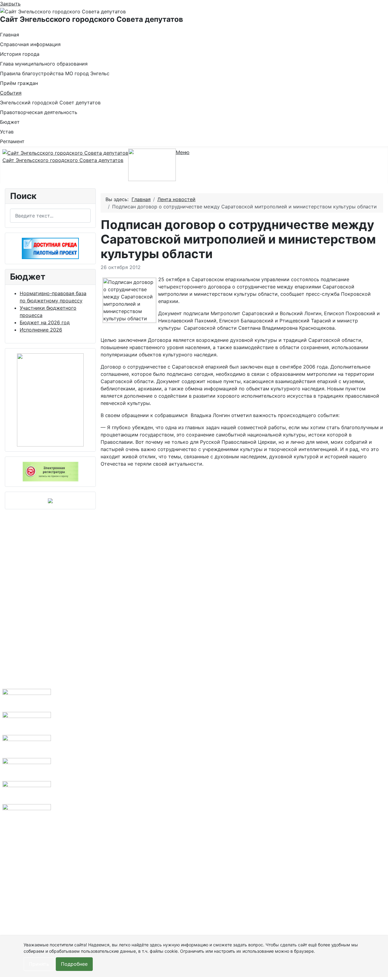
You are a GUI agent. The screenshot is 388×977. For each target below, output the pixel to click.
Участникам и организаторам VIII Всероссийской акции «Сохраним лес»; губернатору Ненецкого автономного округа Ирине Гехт (81, 839)
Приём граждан (19, 83)
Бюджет (10, 122)
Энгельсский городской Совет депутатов (50, 102)
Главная (9, 35)
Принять (39, 964)
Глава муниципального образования (44, 64)
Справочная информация (30, 44)
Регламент (12, 141)
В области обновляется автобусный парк (132, 694)
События (11, 93)
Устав (7, 132)
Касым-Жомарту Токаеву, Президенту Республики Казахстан (80, 665)
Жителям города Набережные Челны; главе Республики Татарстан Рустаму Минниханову (81, 934)
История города (19, 54)
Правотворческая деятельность (38, 112)
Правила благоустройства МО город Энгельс (54, 73)
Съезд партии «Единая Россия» (77, 760)
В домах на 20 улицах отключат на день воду (132, 752)
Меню (182, 152)
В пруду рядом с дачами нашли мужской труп (131, 818)
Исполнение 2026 (41, 330)
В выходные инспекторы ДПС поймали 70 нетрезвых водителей (132, 876)
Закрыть (10, 4)
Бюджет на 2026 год (45, 322)
